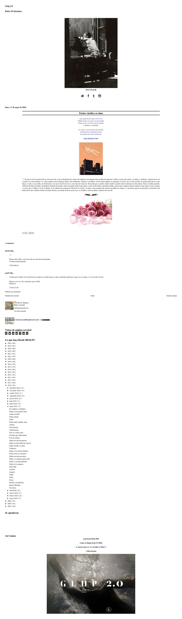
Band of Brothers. (15, 485)
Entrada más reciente (12, 296)
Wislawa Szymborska (16, 482)
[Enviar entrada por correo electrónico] (22, 228)
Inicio (93, 296)
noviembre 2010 (15, 390)
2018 (9, 364)
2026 (9, 343)
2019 (9, 361)
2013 (9, 377)
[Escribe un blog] (26, 233)
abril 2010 (13, 490)
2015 (9, 372)
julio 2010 (13, 401)
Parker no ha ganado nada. (18, 411)
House (11, 480)
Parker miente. (14, 417)
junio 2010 (13, 404)
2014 (9, 375)
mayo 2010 (13, 406)
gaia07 (7, 273)
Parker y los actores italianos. (19, 451)
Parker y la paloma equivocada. (19, 459)
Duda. (11, 477)
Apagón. (12, 472)
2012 (9, 380)
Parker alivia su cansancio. (18, 453)
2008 (9, 503)
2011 (9, 382)
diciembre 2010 (15, 388)
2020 (9, 359)
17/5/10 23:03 (14, 287)
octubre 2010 (14, 393)
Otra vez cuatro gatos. (16, 432)
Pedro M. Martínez (22, 303)
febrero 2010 (14, 496)
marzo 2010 (14, 493)
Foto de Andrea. (14, 438)
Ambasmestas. (14, 430)
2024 (9, 348)
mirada (8, 251)
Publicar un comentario (12, 292)
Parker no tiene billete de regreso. (20, 443)
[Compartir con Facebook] (30, 233)
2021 (9, 356)
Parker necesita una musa (17, 456)
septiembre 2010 (15, 396)
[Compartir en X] (28, 233)
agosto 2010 (14, 398)
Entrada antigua (172, 296)
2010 (9, 385)
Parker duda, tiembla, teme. (18, 422)
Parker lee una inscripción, (18, 440)
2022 (9, 354)
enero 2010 (13, 498)
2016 (9, 369)
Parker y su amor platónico (18, 461)
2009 (9, 501)
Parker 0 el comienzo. (16, 464)
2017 (9, 367)
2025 (9, 346)
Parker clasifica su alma (91, 113)
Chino (11, 419)
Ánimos (12, 425)
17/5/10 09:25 (14, 265)
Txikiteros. (12, 448)
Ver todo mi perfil (20, 311)
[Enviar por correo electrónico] (23, 233)
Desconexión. (13, 427)
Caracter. (12, 469)
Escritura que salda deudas (18, 435)
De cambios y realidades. (17, 409)
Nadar (11, 474)
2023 (9, 351)
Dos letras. (12, 488)
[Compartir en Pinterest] (33, 233)
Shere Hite (12, 467)
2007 (9, 506)
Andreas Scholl (14, 414)
